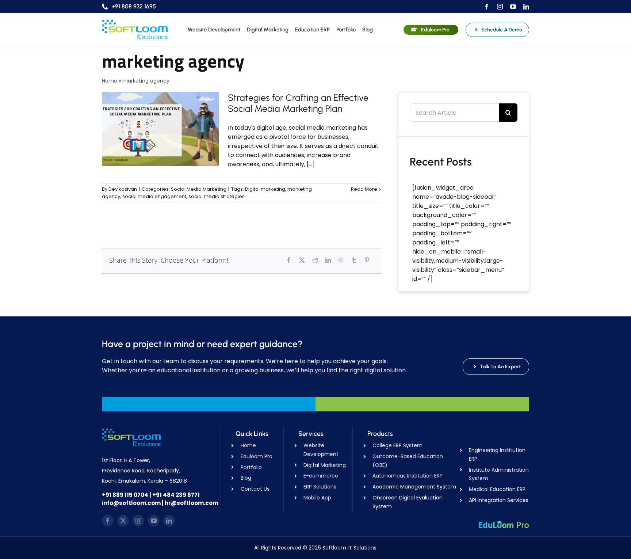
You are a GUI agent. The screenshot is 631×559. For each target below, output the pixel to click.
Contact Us (255, 489)
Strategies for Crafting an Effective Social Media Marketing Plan (298, 103)
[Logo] (135, 22)
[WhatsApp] (341, 260)
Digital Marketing (324, 465)
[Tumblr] (353, 260)
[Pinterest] (367, 260)
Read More (364, 189)
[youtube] (513, 6)
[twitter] (123, 520)
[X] (302, 260)
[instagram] (500, 6)
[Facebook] (288, 260)
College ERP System (397, 445)
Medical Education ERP (497, 489)
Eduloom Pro (256, 456)
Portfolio (251, 467)
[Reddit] (315, 260)
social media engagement (154, 196)
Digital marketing (265, 189)
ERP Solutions (319, 486)
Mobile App (317, 497)
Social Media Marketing (198, 189)
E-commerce (320, 475)
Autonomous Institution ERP (407, 475)
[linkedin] (526, 6)
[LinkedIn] (328, 260)
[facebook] (487, 6)
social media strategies (216, 196)
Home (109, 80)
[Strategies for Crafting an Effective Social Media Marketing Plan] (160, 129)
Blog (246, 478)
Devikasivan (122, 189)
